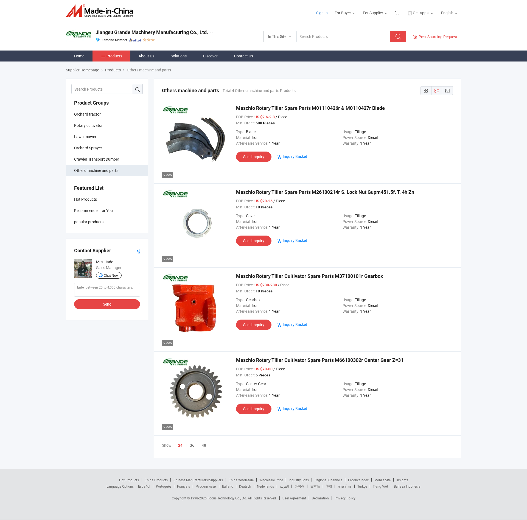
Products (114, 55)
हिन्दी (329, 486)
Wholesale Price (271, 480)
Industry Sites (299, 480)
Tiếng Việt (380, 486)
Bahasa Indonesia (407, 486)
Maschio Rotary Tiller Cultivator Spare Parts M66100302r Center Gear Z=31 (319, 360)
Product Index (358, 480)
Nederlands (265, 486)
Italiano (227, 486)
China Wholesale (241, 480)
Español (144, 486)
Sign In (322, 12)
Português (163, 486)
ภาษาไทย (345, 486)
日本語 (315, 486)
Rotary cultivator (88, 125)
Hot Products (129, 480)
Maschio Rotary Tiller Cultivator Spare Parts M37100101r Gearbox (309, 276)
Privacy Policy (345, 498)
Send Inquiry (253, 156)
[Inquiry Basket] (398, 12)
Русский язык (206, 486)
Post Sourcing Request (438, 36)
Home (79, 55)
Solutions (179, 55)
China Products (156, 480)
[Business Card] (138, 251)
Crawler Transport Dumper (96, 159)
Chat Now (111, 275)
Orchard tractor (87, 114)
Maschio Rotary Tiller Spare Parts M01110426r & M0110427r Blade (310, 108)
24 (180, 445)
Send (107, 304)
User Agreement (294, 498)
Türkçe (362, 486)
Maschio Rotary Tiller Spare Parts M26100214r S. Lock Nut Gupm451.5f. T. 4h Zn (325, 192)
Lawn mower (85, 136)
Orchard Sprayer (88, 147)
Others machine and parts (96, 170)
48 (204, 445)
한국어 (299, 486)
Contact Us (243, 55)
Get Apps (420, 12)
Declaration (320, 498)
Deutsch (245, 486)
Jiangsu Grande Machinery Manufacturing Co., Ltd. (152, 32)
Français (183, 486)
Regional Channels (328, 480)
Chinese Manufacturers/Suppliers (198, 480)
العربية (284, 486)
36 (192, 445)
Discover (210, 55)
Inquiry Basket (295, 156)
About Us (146, 55)
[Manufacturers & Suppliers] (101, 10)
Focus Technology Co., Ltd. (228, 498)
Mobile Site (382, 480)
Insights (402, 480)
